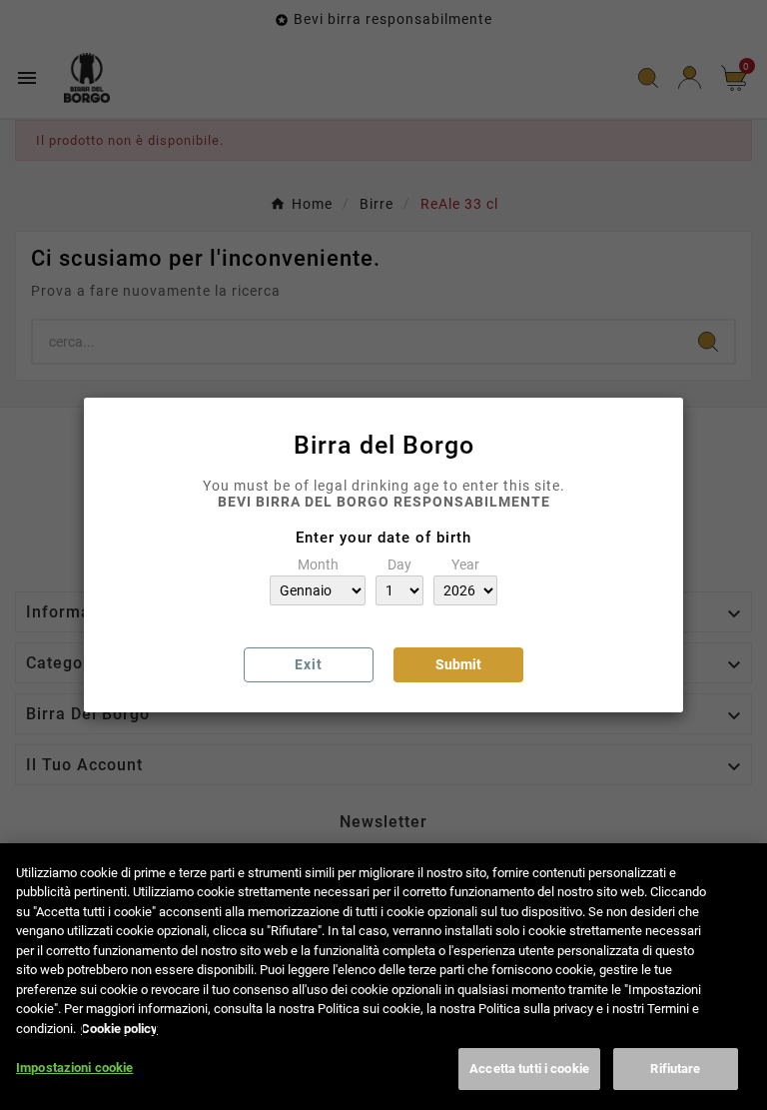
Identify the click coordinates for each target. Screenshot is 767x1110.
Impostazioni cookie (74, 1067)
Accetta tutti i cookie (529, 1068)
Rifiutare (675, 1068)
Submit (458, 664)
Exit (309, 664)
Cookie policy (119, 1028)
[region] (383, 976)
